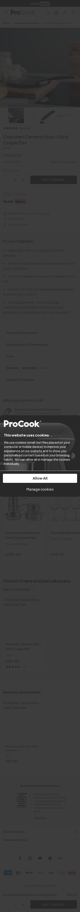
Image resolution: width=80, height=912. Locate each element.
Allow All (40, 478)
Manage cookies (40, 489)
